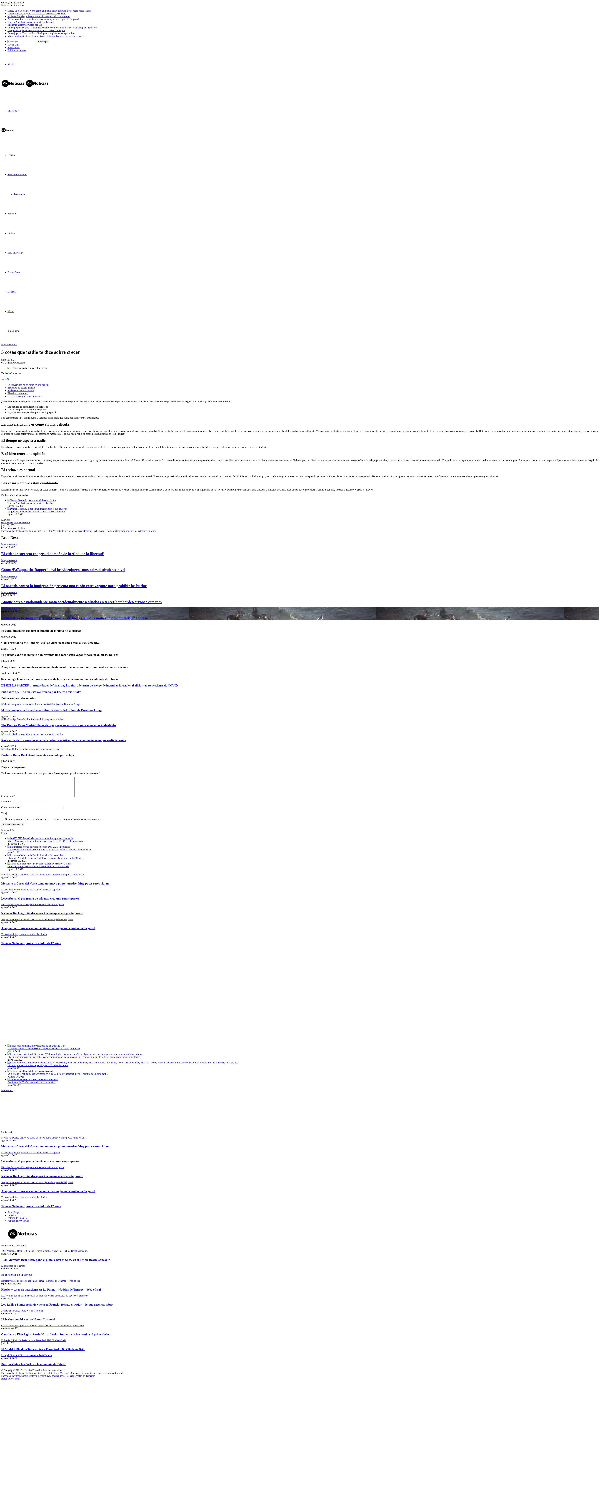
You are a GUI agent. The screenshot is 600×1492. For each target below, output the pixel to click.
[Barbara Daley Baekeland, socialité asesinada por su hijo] (30, 749)
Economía (13, 213)
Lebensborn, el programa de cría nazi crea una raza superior (37, 13)
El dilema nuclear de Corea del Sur (25, 24)
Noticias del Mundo (17, 174)
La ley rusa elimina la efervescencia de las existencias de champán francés (44, 1048)
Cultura (11, 233)
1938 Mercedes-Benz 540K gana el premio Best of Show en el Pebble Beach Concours (55, 1259)
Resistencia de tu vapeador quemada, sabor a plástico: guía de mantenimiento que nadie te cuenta (63, 740)
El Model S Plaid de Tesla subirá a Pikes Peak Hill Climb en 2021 (43, 1349)
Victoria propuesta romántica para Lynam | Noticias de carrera (38, 1065)
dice (16, 522)
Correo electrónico (11, 807)
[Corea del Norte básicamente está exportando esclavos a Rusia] (39, 863)
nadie (21, 522)
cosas (4, 522)
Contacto (12, 1215)
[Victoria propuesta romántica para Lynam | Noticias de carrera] (124, 1062)
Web (3, 813)
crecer (10, 522)
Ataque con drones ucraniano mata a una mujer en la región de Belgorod (43, 19)
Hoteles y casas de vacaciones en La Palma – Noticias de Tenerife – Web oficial (51, 1289)
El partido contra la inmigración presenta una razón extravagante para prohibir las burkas (74, 586)
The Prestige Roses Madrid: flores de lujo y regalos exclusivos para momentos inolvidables (58, 725)
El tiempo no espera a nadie (21, 387)
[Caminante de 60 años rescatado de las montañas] (33, 1079)
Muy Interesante (15, 252)
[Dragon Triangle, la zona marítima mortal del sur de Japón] (37, 508)
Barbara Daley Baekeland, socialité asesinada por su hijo (37, 755)
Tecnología (19, 194)
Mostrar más (7, 1090)
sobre (27, 522)
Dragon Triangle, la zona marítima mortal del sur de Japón (36, 30)
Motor (11, 311)
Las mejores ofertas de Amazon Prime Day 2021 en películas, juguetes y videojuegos (49, 849)
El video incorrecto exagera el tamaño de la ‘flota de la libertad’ (52, 554)
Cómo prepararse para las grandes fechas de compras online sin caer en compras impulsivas (52, 27)
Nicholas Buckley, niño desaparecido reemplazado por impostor (39, 16)
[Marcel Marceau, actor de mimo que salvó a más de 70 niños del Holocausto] (40, 838)
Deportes (12, 291)
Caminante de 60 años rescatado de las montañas (31, 1082)
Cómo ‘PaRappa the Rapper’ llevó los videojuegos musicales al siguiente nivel (63, 570)
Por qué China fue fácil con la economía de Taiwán (33, 1364)
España (11, 155)
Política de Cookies (17, 1218)
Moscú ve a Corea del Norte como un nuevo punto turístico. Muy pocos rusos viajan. (49, 10)
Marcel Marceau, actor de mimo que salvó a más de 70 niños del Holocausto (45, 841)
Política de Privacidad (18, 1220)
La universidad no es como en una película (29, 385)
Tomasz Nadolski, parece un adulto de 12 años (30, 22)
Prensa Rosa (14, 272)
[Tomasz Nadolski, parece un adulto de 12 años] (32, 500)
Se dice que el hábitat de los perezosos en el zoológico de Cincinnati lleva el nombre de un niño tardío (58, 1074)
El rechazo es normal (18, 393)
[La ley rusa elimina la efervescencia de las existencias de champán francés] (36, 1045)
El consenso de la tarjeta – (18, 1274)
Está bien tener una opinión (21, 390)
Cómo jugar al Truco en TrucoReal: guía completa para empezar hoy (41, 33)
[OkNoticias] (25, 88)
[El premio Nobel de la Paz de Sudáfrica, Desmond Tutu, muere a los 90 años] (36, 855)
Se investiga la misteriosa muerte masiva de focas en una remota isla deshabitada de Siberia (74, 618)
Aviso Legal (14, 1212)
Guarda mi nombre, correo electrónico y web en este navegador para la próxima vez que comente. (53, 819)
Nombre (6, 801)
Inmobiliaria (13, 331)
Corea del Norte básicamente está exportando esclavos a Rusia (38, 866)
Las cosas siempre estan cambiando (25, 396)
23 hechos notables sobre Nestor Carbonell (28, 1319)
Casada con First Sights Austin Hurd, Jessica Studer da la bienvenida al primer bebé (55, 1334)
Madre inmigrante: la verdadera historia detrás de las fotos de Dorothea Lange (46, 36)
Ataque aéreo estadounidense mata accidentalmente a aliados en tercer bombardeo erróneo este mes (81, 602)
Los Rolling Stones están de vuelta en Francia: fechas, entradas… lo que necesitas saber (56, 1304)
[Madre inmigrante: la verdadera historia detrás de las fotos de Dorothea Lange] (40, 704)
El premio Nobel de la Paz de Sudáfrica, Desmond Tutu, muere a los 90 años (45, 858)
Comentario (8, 796)
